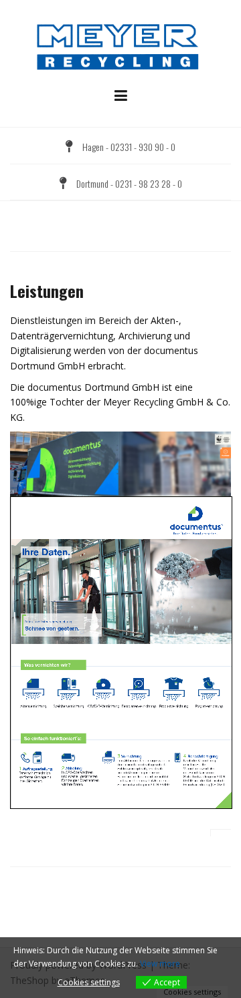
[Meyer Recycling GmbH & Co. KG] (120, 45)
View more (160, 963)
